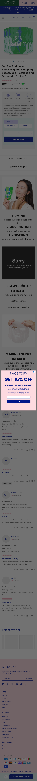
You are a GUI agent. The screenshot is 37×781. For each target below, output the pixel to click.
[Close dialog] (34, 372)
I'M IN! (18, 401)
